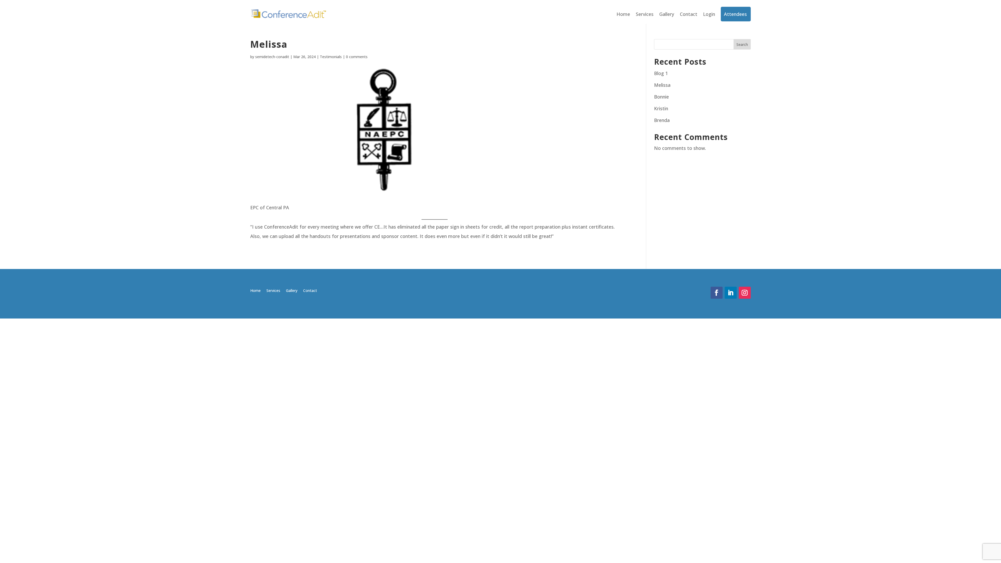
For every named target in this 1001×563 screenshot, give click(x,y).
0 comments (357, 56)
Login (709, 14)
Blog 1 (661, 73)
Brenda (662, 120)
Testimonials (331, 56)
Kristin (661, 108)
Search (742, 44)
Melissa (662, 85)
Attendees (735, 14)
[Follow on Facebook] (717, 293)
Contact (688, 14)
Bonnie (661, 97)
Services (645, 14)
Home (623, 14)
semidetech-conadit (272, 56)
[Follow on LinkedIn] (731, 293)
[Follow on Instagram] (745, 293)
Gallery (666, 14)
